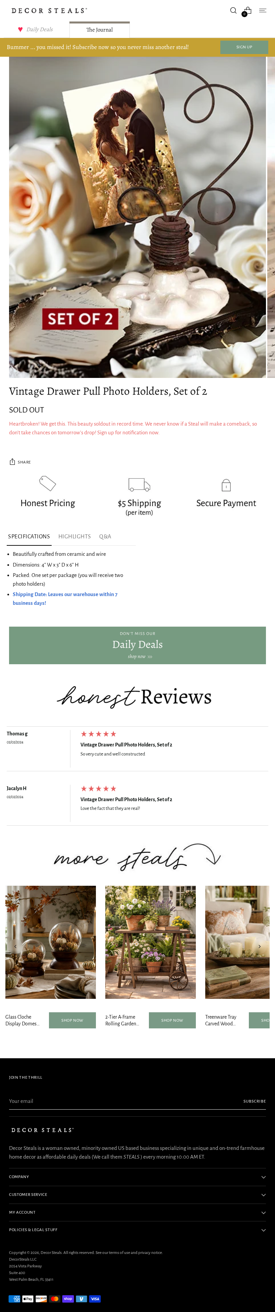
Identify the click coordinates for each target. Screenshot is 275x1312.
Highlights (74, 537)
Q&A (105, 537)
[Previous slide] (15, 946)
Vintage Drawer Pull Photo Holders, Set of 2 (126, 744)
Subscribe (254, 1101)
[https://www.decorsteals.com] (137, 645)
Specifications (29, 537)
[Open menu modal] (262, 10)
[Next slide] (259, 946)
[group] (137, 750)
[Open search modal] (233, 10)
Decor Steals (51, 1252)
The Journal (100, 30)
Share (24, 462)
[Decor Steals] (49, 10)
